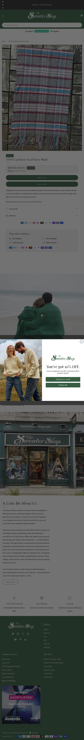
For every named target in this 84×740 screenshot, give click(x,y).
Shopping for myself (63, 379)
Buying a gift (63, 385)
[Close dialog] (81, 341)
